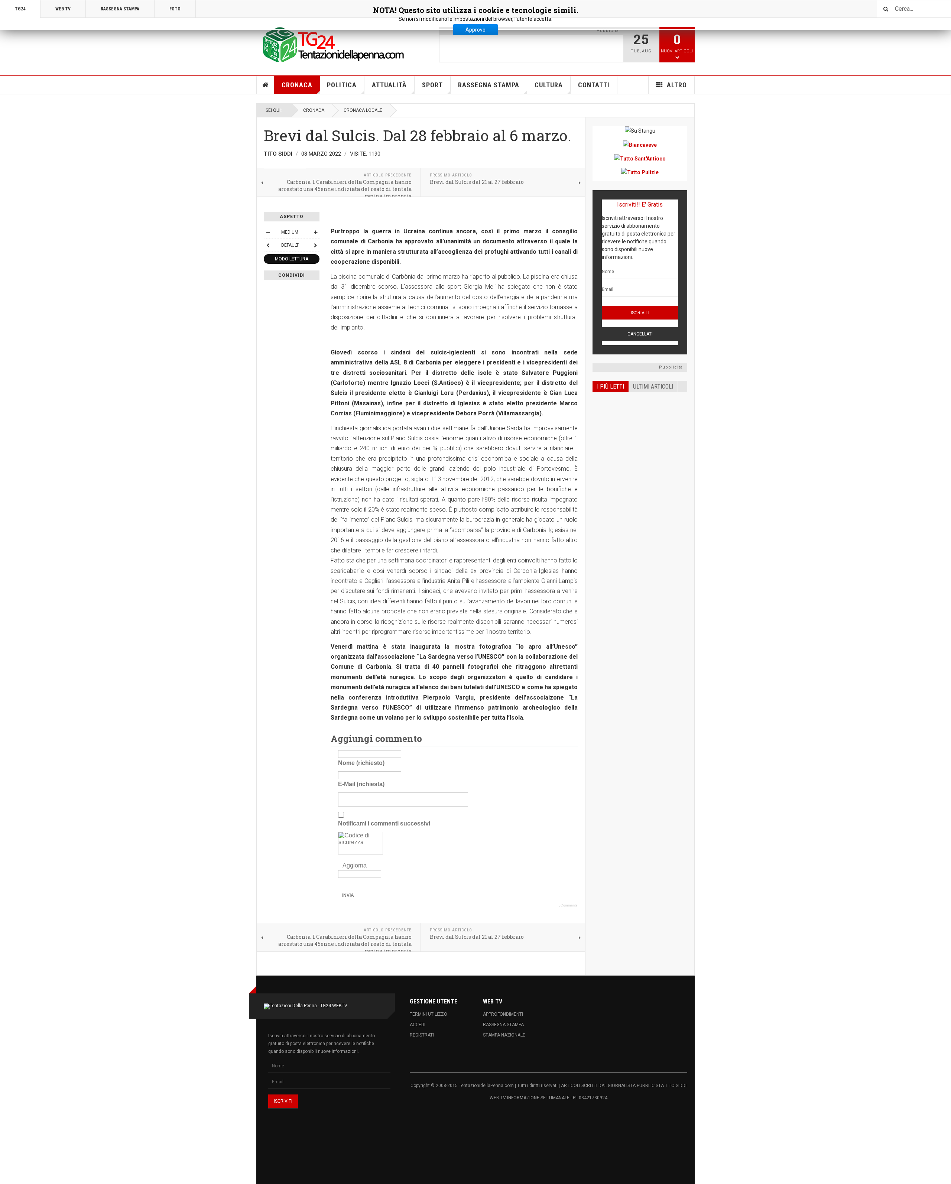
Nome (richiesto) (361, 763)
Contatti (594, 85)
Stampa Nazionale (504, 1035)
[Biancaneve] (640, 144)
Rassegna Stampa (488, 85)
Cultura (549, 85)
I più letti (610, 386)
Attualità (389, 85)
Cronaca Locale (363, 110)
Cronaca (297, 85)
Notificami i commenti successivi (384, 823)
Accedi (417, 1024)
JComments (568, 905)
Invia (348, 895)
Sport (432, 85)
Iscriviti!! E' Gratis (640, 204)
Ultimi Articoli (653, 386)
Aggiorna (355, 865)
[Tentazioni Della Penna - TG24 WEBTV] (330, 45)
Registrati (422, 1035)
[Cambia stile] (268, 245)
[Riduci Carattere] (268, 232)
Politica (342, 85)
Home (266, 85)
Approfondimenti (503, 1014)
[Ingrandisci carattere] (315, 232)
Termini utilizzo (428, 1014)
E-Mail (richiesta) (361, 784)
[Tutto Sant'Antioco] (640, 158)
